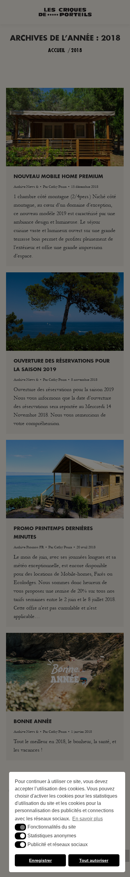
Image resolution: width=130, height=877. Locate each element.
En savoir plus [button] (87, 818)
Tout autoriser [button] (93, 860)
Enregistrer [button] (40, 860)
